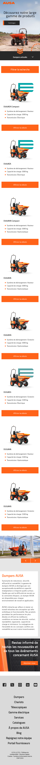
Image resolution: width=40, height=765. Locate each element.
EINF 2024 (20, 758)
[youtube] (35, 684)
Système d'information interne (22, 756)
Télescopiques (19, 707)
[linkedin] (28, 684)
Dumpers (19, 697)
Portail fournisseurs (19, 743)
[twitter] (12, 684)
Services (19, 717)
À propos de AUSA (19, 728)
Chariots (19, 702)
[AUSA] (9, 3)
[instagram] (20, 684)
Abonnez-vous (29, 663)
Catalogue (12, 23)
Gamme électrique (19, 712)
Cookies (10, 756)
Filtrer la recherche (20, 69)
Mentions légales (24, 754)
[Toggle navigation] (36, 3)
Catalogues (19, 722)
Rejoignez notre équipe (19, 738)
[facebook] (5, 684)
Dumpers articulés (20, 57)
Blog (18, 733)
